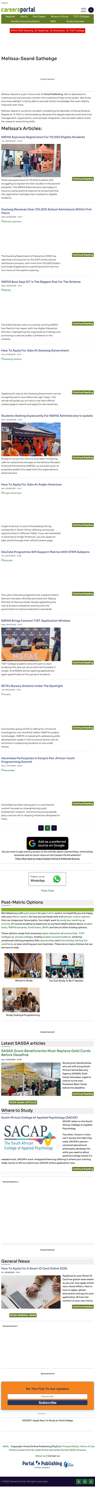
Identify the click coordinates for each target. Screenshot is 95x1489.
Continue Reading (83, 191)
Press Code (47, 903)
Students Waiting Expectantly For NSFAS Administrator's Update (47, 428)
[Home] (18, 10)
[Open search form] (91, 10)
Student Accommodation (25, 21)
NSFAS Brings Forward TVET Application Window (35, 633)
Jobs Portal (41, 1462)
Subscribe (48, 1415)
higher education (51, 945)
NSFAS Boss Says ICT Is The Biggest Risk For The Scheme (41, 294)
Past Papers (39, 16)
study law (65, 932)
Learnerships (47, 953)
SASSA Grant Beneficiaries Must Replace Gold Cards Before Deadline (46, 1065)
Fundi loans (34, 939)
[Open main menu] (83, 10)
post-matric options (78, 929)
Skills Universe (77, 1462)
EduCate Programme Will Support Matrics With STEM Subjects (45, 564)
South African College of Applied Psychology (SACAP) (39, 1130)
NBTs (53, 21)
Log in (4, 2)
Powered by (41, 1426)
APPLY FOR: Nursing (22, 30)
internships (66, 953)
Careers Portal (25, 1462)
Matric (24, 16)
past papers (30, 925)
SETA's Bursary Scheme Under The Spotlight (32, 698)
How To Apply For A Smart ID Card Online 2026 (34, 1281)
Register (10, 16)
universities (70, 945)
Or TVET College (75, 30)
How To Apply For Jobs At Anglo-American (31, 497)
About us (40, 1468)
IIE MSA (17, 126)
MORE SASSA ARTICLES (22, 1114)
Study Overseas (75, 21)
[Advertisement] (48, 1225)
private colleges (24, 949)
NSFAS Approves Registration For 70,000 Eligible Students (43, 149)
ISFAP (45, 939)
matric (50, 925)
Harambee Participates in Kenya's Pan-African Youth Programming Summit (38, 772)
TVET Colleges (81, 16)
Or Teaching (41, 30)
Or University (57, 30)
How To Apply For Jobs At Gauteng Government (35, 363)
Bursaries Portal (59, 1462)
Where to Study (59, 16)
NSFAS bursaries (17, 939)
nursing (5, 936)
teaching (76, 932)
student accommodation (57, 949)
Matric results (20, 929)
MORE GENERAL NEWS (23, 1327)
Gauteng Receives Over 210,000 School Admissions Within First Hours (46, 223)
